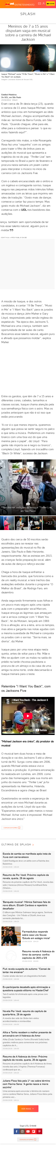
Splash (28, 14)
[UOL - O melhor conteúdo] (10, 4)
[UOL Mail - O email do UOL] (39, 3)
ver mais (26, 1109)
